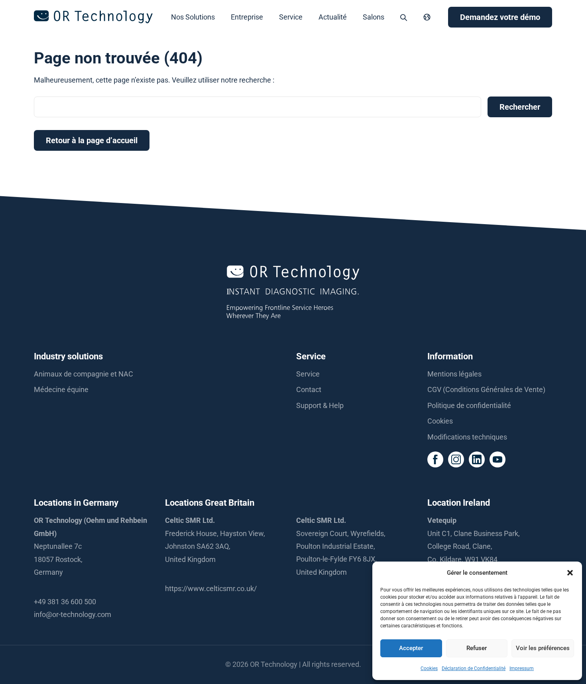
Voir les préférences (543, 648)
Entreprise (247, 17)
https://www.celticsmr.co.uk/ (211, 588)
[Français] (427, 17)
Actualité (333, 17)
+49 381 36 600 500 (65, 601)
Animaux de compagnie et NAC (83, 374)
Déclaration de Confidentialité (473, 668)
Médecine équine (61, 389)
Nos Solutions (193, 17)
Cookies (429, 668)
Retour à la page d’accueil (92, 140)
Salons (373, 17)
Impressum (521, 668)
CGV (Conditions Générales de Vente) (486, 389)
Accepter (411, 648)
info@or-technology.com (72, 614)
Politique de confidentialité (469, 405)
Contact (308, 389)
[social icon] (435, 459)
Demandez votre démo (500, 17)
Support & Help (320, 405)
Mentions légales (454, 374)
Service (291, 17)
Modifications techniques (467, 437)
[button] (570, 573)
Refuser (476, 648)
